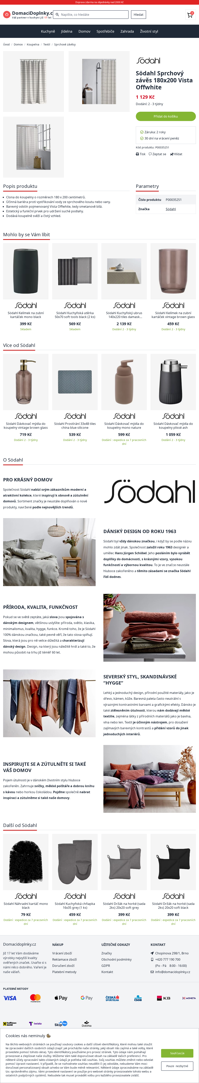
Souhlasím (177, 1053)
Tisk (142, 154)
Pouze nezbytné (177, 1066)
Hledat (138, 14)
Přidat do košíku (166, 116)
